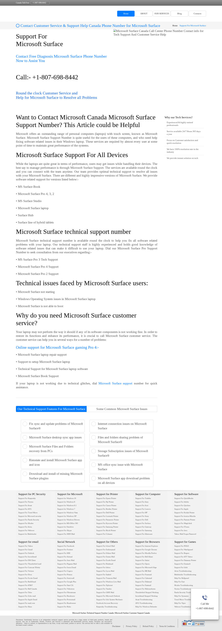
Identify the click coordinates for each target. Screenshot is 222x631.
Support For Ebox (25, 575)
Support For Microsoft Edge (146, 567)
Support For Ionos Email (66, 567)
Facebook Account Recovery (107, 603)
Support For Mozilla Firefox (146, 553)
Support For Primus (64, 575)
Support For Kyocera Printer (107, 523)
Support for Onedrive (65, 527)
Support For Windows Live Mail (108, 582)
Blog (179, 13)
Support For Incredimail (27, 557)
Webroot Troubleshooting (184, 607)
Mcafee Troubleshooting (183, 585)
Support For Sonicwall (65, 578)
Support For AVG (25, 509)
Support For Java (180, 530)
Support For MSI (63, 553)
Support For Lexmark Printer (107, 516)
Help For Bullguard (181, 578)
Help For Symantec (181, 596)
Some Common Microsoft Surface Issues (121, 409)
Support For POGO (181, 546)
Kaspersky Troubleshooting (106, 607)
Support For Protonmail (66, 599)
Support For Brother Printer (106, 509)
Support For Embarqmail (105, 550)
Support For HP (141, 513)
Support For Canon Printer (106, 505)
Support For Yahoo (25, 546)
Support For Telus (25, 592)
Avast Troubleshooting (143, 599)
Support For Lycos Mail (105, 571)
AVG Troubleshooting (143, 603)
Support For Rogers (181, 553)
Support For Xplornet (104, 585)
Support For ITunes (181, 527)
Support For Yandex (104, 589)
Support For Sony (142, 516)
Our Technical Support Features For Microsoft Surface (51, 409)
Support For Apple (181, 509)
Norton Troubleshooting (183, 589)
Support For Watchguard (183, 550)
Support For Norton (25, 502)
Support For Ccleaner (104, 534)
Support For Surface (143, 523)
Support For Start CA (65, 585)
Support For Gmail (25, 550)
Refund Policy (148, 626)
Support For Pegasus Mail (67, 564)
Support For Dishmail (143, 582)
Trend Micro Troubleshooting (185, 599)
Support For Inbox (103, 567)
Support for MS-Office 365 (67, 523)
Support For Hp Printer (105, 502)
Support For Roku (64, 607)
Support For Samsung (143, 530)
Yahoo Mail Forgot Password (185, 534)
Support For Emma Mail (105, 557)
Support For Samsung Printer (107, 527)
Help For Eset (179, 582)
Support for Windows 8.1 (67, 505)
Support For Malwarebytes (145, 589)
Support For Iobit (181, 567)
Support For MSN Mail (66, 534)
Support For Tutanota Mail (106, 578)
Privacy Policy (131, 626)
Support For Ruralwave (66, 596)
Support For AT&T (25, 585)
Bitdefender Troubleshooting (185, 575)
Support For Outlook (26, 553)
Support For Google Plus (66, 582)
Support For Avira (25, 527)
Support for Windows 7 (66, 509)
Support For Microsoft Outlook (108, 596)
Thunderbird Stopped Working (147, 592)
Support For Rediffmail (27, 582)
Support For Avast (25, 505)
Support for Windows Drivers (68, 520)
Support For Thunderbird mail (29, 564)
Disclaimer (116, 626)
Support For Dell (141, 520)
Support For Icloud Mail (105, 546)
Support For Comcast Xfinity (29, 567)
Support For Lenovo (143, 509)
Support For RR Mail (143, 571)
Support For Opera (142, 564)
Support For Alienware (143, 534)
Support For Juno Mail (65, 560)
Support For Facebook (65, 546)
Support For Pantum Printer (184, 520)
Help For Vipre (180, 603)
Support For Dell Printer (105, 513)
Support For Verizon (26, 571)
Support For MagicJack (183, 523)
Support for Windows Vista (67, 513)
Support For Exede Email (106, 560)
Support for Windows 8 (66, 502)
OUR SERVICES (161, 13)
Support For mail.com (26, 603)
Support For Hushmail (104, 564)
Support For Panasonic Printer (107, 520)
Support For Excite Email (28, 578)
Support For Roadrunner (66, 603)
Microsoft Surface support (115, 383)
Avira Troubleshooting (182, 571)
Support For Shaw (25, 607)
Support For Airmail (64, 557)
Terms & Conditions (167, 626)
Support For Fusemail (143, 575)
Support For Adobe (181, 502)
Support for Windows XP (66, 516)
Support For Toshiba (143, 498)
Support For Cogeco (65, 571)
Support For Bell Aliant (144, 557)
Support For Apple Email (27, 599)
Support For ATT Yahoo (183, 557)
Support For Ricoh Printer (106, 530)
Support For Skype (64, 530)
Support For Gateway (143, 527)
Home (126, 13)
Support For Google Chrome (146, 550)
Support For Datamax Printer (185, 560)
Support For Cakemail (143, 578)
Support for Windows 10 (66, 498)
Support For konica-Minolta (185, 516)
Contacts (197, 13)
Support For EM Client (27, 560)
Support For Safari (142, 560)
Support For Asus (141, 502)
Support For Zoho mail (27, 596)
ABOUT (143, 13)
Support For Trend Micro (28, 513)
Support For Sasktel (103, 575)
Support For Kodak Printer (184, 513)
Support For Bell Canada (27, 589)
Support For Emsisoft (182, 564)
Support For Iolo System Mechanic (109, 599)
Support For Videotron (65, 589)
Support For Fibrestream (66, 592)
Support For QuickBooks (183, 498)
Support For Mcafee (25, 523)
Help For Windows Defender (146, 607)
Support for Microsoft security (29, 516)
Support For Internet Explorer (146, 546)
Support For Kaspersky (27, 498)
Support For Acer (141, 505)
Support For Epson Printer (106, 498)
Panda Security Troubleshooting (186, 592)
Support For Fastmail (143, 585)
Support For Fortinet (65, 550)
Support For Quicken (182, 505)
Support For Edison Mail (105, 553)
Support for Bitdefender (27, 534)
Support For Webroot (26, 530)
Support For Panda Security (28, 520)
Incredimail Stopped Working (146, 596)
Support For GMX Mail (105, 592)
